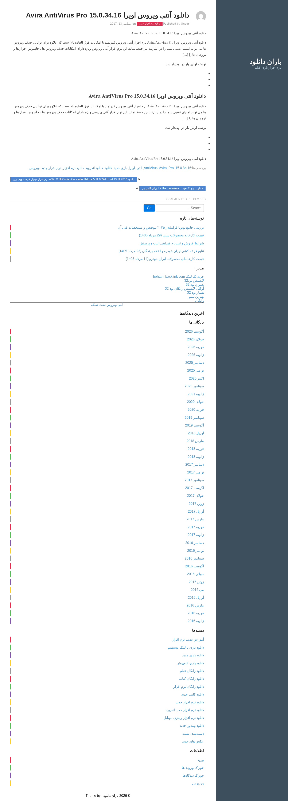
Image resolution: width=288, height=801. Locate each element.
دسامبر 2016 (194, 543)
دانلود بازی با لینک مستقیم (186, 647)
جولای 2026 (195, 339)
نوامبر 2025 (195, 370)
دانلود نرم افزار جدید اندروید (185, 710)
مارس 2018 (195, 441)
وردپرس (198, 783)
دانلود (108, 168)
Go (149, 208)
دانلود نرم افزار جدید (149, 24)
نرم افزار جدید (51, 168)
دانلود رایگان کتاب (191, 678)
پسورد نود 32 (195, 284)
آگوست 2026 (194, 331)
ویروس (34, 168)
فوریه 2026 (196, 347)
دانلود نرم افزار (73, 168)
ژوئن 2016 (196, 582)
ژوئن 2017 (196, 503)
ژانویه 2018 (196, 456)
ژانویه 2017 (196, 535)
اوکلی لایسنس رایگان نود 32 (184, 288)
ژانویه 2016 (196, 621)
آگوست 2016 (194, 566)
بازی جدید (120, 168)
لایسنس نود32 (194, 280)
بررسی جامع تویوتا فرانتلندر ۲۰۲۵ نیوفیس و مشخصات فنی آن (161, 227)
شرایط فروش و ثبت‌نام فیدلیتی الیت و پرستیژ (172, 243)
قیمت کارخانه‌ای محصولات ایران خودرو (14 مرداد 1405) (165, 259)
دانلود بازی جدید (193, 655)
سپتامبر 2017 (194, 480)
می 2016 (197, 590)
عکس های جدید (193, 741)
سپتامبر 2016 (194, 558)
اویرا (132, 168)
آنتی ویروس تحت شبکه (107, 305)
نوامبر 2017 (195, 472)
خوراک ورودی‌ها (193, 767)
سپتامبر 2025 (194, 386)
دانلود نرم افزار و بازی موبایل (184, 718)
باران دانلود (265, 61)
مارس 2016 (195, 605)
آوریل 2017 (196, 511)
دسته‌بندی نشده (193, 733)
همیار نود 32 (195, 292)
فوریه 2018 (196, 448)
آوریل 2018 (196, 433)
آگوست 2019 (194, 425)
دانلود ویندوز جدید (192, 725)
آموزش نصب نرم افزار (188, 639)
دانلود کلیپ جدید (192, 694)
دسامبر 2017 (194, 464)
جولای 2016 (195, 574)
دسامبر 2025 (194, 362)
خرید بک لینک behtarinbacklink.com (178, 276)
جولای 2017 (195, 495)
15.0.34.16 (183, 168)
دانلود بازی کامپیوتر (190, 663)
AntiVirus (150, 168)
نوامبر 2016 (195, 550)
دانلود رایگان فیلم (192, 671)
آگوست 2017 (194, 488)
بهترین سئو (196, 296)
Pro (171, 168)
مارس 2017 (195, 519)
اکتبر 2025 (196, 378)
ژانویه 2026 (196, 355)
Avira (163, 168)
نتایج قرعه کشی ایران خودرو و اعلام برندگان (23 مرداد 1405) (161, 251)
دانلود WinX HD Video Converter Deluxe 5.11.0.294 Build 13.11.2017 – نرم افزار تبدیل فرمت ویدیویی (73, 179)
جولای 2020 (195, 402)
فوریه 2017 (196, 527)
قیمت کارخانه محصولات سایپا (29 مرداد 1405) (171, 235)
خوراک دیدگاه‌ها (193, 775)
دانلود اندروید (94, 168)
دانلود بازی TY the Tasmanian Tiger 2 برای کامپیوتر (172, 188)
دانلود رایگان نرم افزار (188, 686)
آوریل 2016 (196, 597)
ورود (200, 760)
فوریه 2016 (196, 613)
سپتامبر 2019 (194, 417)
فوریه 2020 (196, 409)
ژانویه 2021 (196, 394)
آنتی (139, 168)
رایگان (199, 300)
